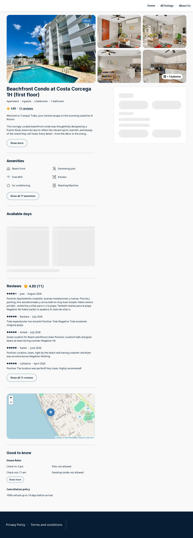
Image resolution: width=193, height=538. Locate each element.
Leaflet (59, 437)
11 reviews (26, 108)
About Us (185, 5)
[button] (55, 420)
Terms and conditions (46, 524)
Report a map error (86, 437)
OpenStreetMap (70, 437)
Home (151, 5)
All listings (167, 5)
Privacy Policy (15, 524)
